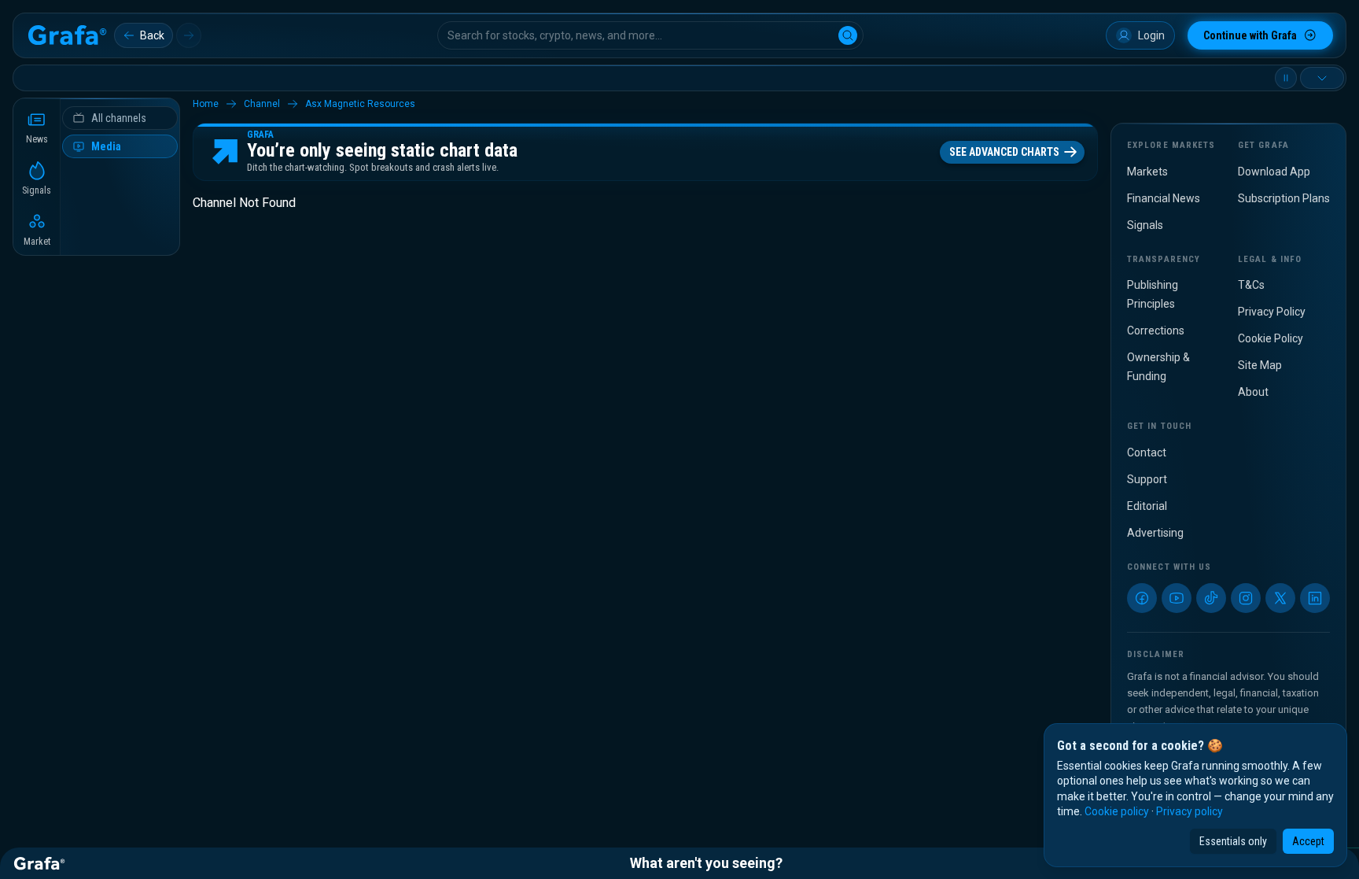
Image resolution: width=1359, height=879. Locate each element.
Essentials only (1233, 841)
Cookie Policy (1270, 338)
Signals (1145, 225)
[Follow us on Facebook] (1142, 598)
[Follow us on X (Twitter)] (1280, 598)
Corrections (1155, 330)
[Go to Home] (67, 35)
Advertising (1155, 532)
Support (1147, 479)
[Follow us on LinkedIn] (1315, 598)
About (1253, 392)
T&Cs (1251, 285)
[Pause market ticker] (1286, 78)
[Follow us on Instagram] (1246, 598)
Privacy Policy (1272, 311)
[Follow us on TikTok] (1211, 598)
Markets (1147, 171)
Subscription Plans (1284, 198)
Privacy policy (1189, 811)
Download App (1274, 171)
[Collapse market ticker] (1322, 78)
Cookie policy (1117, 811)
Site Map (1260, 365)
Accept (1308, 841)
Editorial (1147, 506)
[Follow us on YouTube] (1176, 598)
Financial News (1163, 198)
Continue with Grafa (1250, 35)
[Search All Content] (847, 35)
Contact (1146, 452)
